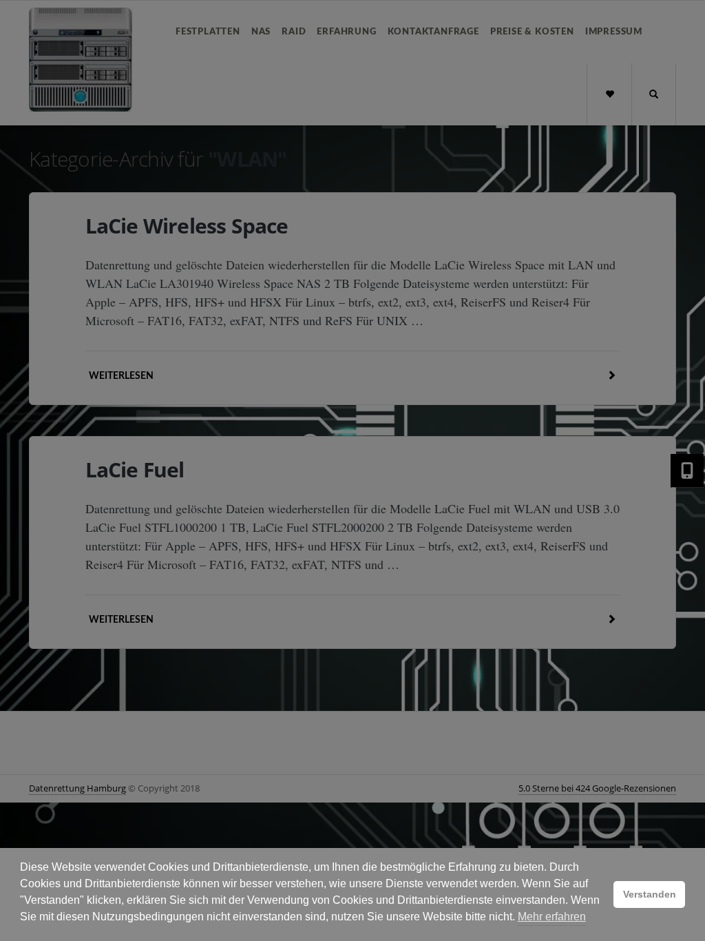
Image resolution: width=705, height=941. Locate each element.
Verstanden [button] (649, 894)
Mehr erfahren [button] (552, 916)
